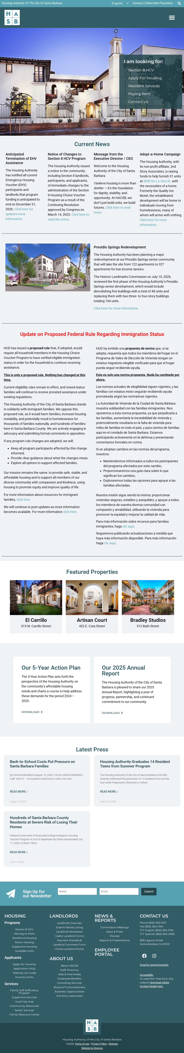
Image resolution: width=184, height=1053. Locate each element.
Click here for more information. (116, 308)
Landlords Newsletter (69, 931)
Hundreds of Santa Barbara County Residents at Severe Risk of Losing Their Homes (43, 822)
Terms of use (82, 1043)
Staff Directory (69, 970)
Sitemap (113, 1043)
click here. (24, 499)
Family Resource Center (24, 1014)
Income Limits (24, 977)
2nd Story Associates (69, 995)
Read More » (19, 791)
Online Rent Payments (159, 3)
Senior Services (24, 1010)
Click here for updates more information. (19, 214)
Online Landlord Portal (69, 949)
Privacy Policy (99, 1043)
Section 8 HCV (24, 929)
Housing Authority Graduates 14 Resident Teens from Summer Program (135, 764)
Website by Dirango (92, 1048)
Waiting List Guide (24, 972)
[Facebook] (144, 955)
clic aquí (128, 526)
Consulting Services (69, 983)
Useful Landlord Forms (69, 936)
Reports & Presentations (114, 940)
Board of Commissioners (69, 987)
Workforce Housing (24, 938)
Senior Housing (24, 942)
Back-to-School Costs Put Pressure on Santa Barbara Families (42, 764)
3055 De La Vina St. (157, 181)
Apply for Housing (24, 964)
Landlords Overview (69, 923)
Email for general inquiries (154, 964)
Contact (137, 3)
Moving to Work (24, 933)
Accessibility (146, 975)
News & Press (114, 931)
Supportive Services (24, 997)
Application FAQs (24, 968)
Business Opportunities (69, 991)
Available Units (24, 951)
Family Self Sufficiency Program (24, 992)
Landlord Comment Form (69, 944)
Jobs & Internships (69, 974)
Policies (114, 936)
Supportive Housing (24, 946)
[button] (179, 3)
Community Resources (24, 1006)
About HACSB (69, 965)
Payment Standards (69, 940)
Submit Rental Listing (69, 927)
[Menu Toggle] (172, 17)
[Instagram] (154, 955)
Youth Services (24, 1001)
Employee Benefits (69, 978)
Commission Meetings (114, 927)
